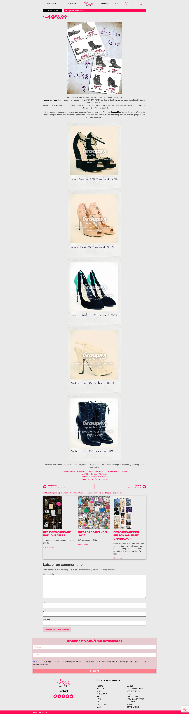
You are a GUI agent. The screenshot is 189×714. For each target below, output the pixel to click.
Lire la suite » (48, 547)
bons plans (111, 493)
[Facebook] (55, 696)
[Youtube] (71, 696)
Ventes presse (70, 4)
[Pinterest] (67, 696)
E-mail (45, 611)
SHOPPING (104, 4)
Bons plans (79, 10)
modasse (120, 493)
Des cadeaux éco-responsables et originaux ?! (126, 535)
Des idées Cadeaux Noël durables (57, 534)
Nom (45, 602)
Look (117, 4)
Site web (46, 620)
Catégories (51, 4)
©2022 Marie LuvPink (40, 712)
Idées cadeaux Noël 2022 (93, 534)
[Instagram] (63, 696)
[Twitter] (59, 696)
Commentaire (49, 574)
